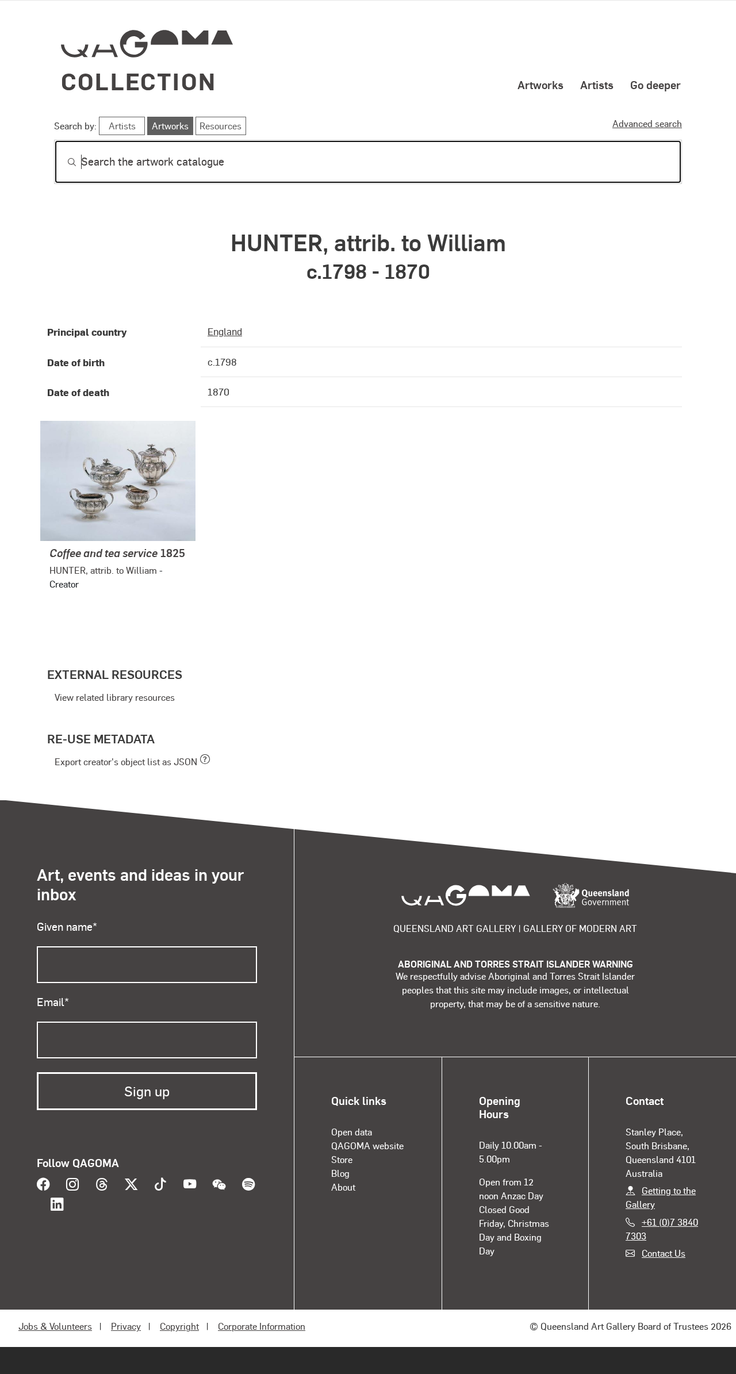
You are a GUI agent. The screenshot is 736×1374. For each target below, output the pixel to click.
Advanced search (647, 123)
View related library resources (115, 697)
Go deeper (655, 84)
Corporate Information (261, 1326)
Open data (351, 1132)
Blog (340, 1173)
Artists (597, 84)
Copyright (179, 1326)
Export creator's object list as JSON (126, 761)
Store (341, 1159)
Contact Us (663, 1253)
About (343, 1187)
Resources (220, 126)
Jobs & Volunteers (55, 1326)
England (225, 331)
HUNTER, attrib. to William (103, 570)
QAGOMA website (367, 1145)
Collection (138, 81)
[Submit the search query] (62, 162)
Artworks (541, 84)
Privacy (126, 1326)
